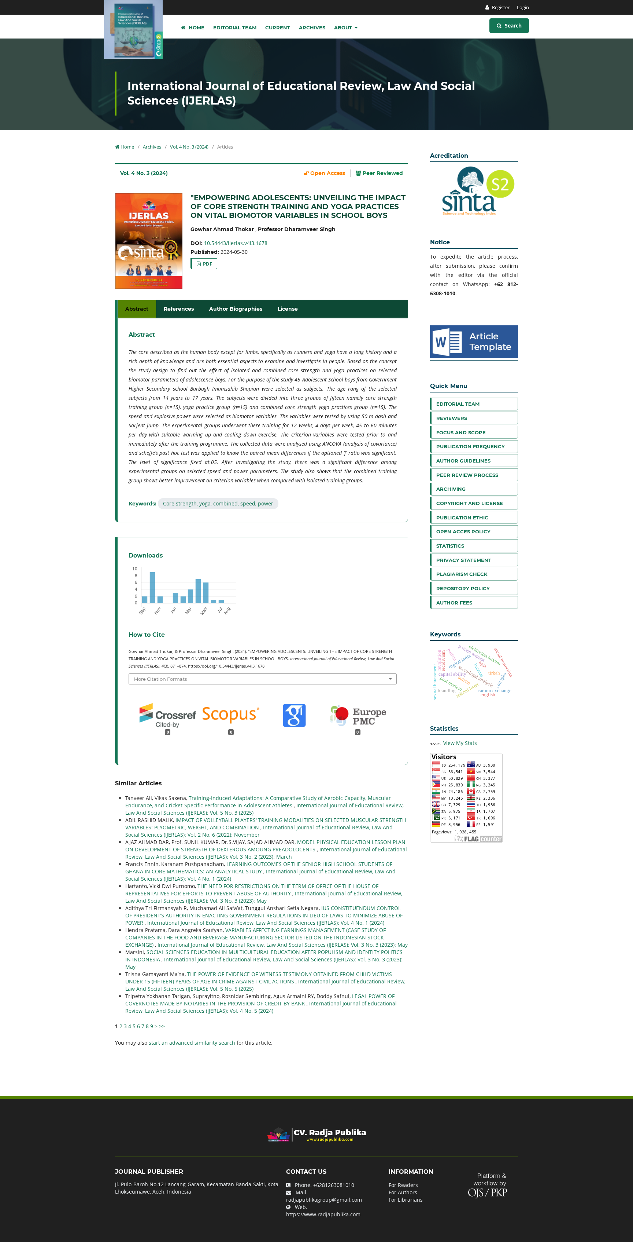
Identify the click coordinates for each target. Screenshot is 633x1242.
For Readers (403, 1184)
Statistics (450, 546)
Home (195, 27)
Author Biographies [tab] (235, 309)
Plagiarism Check (462, 574)
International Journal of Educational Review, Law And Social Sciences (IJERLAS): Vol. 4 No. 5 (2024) (261, 1007)
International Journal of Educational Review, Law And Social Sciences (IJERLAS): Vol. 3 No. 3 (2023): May (263, 897)
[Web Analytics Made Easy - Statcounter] (436, 742)
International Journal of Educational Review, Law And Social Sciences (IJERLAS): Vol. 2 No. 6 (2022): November (259, 831)
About (343, 27)
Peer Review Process (467, 475)
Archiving (451, 489)
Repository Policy (463, 588)
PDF (207, 263)
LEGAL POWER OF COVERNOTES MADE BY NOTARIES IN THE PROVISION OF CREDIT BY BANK (260, 1000)
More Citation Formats (160, 679)
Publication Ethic (462, 517)
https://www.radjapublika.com (323, 1214)
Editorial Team (234, 27)
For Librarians (406, 1199)
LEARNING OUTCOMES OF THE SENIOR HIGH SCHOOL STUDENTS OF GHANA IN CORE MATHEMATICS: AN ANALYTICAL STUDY (258, 868)
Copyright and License (469, 503)
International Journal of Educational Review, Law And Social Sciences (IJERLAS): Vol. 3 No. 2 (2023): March (266, 853)
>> (162, 1026)
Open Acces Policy (463, 531)
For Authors (403, 1192)
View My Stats (460, 742)
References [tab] (179, 309)
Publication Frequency (470, 446)
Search (512, 25)
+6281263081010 (333, 1184)
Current (277, 27)
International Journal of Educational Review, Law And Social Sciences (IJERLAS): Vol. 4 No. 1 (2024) (265, 922)
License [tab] (288, 309)
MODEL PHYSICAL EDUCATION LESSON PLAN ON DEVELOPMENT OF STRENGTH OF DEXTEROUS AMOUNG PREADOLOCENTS (265, 846)
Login (523, 7)
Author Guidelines (463, 461)
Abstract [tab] (136, 309)
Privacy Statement (463, 560)
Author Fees (454, 603)
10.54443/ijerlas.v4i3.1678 (235, 243)
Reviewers (451, 418)
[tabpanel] (263, 420)
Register (500, 7)
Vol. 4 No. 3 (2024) (189, 146)
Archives (312, 27)
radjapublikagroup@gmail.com (324, 1199)
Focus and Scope (461, 432)
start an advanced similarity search (192, 1042)
